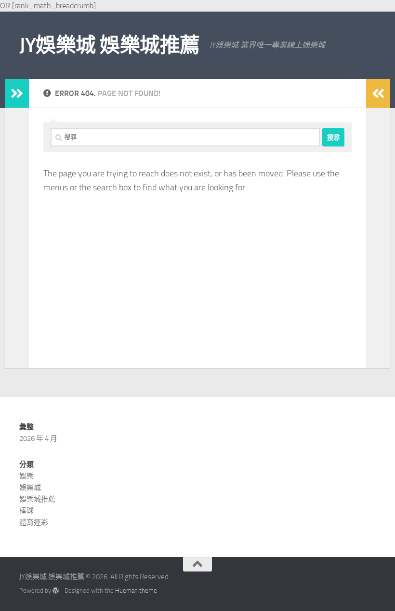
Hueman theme (136, 590)
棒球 (26, 510)
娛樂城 (30, 487)
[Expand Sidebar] (17, 93)
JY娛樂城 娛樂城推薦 (109, 45)
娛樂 (26, 476)
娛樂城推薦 (37, 499)
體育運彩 (33, 522)
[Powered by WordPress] (56, 590)
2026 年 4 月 (38, 438)
